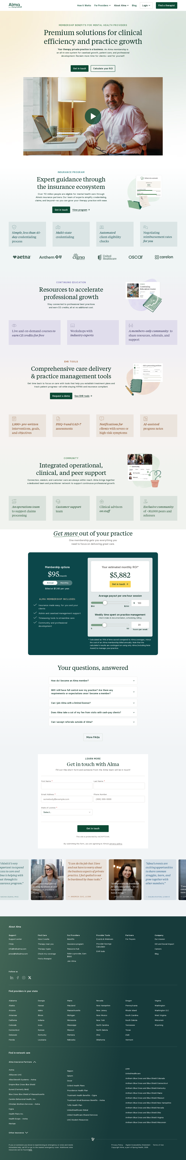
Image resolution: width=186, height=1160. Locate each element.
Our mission (160, 939)
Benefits (70, 939)
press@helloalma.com (18, 954)
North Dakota (102, 1030)
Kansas (41, 1030)
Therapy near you (46, 944)
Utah (127, 1035)
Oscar (69, 1081)
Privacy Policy (117, 1145)
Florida (12, 1040)
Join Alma (71, 961)
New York (100, 1020)
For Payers (130, 939)
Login (145, 5)
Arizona (12, 1010)
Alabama (13, 1001)
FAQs (11, 944)
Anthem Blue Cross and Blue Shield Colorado (145, 1078)
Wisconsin (159, 1020)
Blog (134, 5)
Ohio (98, 1035)
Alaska (12, 1005)
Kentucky (42, 1035)
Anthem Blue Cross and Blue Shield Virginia (144, 1117)
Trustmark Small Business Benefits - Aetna (86, 1100)
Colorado (12, 1025)
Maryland (71, 1005)
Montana (71, 1035)
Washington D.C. (162, 1010)
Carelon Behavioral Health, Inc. (22, 1099)
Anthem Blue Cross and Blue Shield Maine (143, 1093)
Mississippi (71, 1025)
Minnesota (71, 1020)
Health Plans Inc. (16, 1114)
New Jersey (101, 1010)
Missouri (70, 1030)
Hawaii (41, 1005)
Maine (69, 1001)
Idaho (40, 1010)
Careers (158, 949)
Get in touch (79, 68)
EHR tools (100, 951)
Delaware (13, 1035)
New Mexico (101, 1015)
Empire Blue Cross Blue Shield (22, 1084)
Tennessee (130, 1025)
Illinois (40, 1015)
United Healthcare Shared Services (82, 1115)
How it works (43, 939)
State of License (49, 808)
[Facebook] (18, 978)
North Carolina (102, 1025)
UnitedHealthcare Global (77, 1110)
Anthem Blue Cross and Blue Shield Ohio (143, 1112)
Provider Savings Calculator (103, 945)
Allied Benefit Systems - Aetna (22, 1079)
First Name (47, 781)
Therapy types (44, 949)
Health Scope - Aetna (18, 1119)
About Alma (120, 5)
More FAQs (93, 737)
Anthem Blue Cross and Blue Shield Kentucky (145, 1088)
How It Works (84, 5)
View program (79, 209)
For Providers (101, 5)
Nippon (70, 1071)
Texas (128, 1030)
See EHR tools (81, 396)
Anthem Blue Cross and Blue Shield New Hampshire (148, 1103)
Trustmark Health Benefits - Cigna (82, 1095)
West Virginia (160, 1015)
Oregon (128, 1001)
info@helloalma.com (17, 949)
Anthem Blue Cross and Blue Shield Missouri (144, 1098)
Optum (70, 1076)
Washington (160, 1005)
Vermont (129, 1040)
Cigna (11, 1109)
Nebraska (71, 1040)
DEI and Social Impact (164, 944)
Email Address (48, 794)
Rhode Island (131, 1010)
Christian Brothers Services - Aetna (24, 1104)
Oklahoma (100, 1040)
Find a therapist (166, 5)
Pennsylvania (131, 1005)
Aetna (11, 1070)
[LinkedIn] (12, 978)
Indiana (41, 1020)
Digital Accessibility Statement (138, 1145)
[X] (30, 978)
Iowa (40, 1025)
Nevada (99, 1001)
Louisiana (42, 1040)
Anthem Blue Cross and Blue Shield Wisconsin (145, 1122)
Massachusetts (73, 1010)
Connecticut (14, 1030)
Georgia (41, 1001)
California (13, 1020)
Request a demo (61, 396)
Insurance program (75, 944)
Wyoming (159, 1025)
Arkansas (13, 1015)
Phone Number (100, 794)
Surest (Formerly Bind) (19, 1089)
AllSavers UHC (15, 1075)
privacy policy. (116, 844)
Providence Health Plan (77, 1090)
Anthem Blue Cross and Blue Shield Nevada (144, 1108)
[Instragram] (24, 978)
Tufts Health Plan (74, 1105)
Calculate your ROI (103, 68)
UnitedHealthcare (133, 1073)
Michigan (71, 1015)
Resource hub (73, 949)
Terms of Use (158, 1145)
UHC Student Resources (77, 1120)
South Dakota (131, 1020)
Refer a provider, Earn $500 (76, 955)
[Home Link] (15, 5)
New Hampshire (103, 1005)
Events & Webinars (104, 939)
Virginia (158, 1001)
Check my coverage (47, 954)
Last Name (99, 781)
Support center (15, 939)
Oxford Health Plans (76, 1085)
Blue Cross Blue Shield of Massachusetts (26, 1094)
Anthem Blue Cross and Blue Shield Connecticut (146, 1083)
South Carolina (131, 1015)
